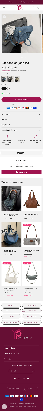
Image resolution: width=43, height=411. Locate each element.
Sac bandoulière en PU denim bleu (30, 289)
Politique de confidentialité (26, 403)
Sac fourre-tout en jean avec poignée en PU (11, 214)
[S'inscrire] (32, 371)
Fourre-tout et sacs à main (29, 310)
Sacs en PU (31, 316)
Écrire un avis (21, 172)
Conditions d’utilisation (15, 406)
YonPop (15, 403)
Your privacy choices (30, 406)
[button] (4, 7)
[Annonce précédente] (4, 2)
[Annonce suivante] (39, 2)
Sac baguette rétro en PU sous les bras (31, 250)
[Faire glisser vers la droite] (26, 57)
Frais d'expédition (6, 70)
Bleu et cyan (31, 305)
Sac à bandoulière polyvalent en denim (10, 250)
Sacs (10, 316)
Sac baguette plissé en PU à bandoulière (10, 289)
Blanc (10, 305)
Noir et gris (10, 311)
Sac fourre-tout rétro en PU (31, 214)
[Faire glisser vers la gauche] (17, 57)
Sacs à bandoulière (10, 322)
